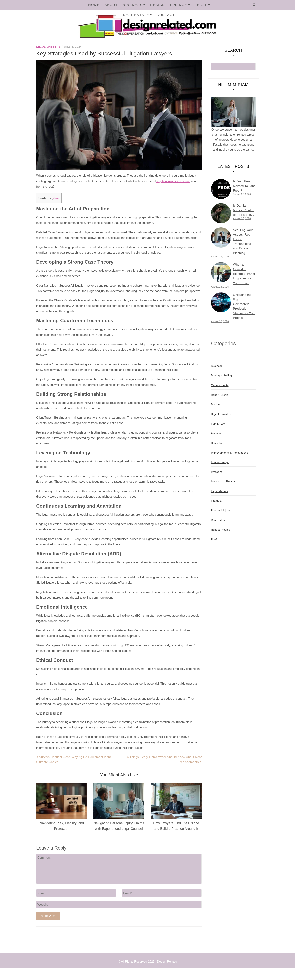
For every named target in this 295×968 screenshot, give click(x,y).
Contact (166, 15)
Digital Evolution (221, 414)
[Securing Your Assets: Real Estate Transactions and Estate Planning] (221, 237)
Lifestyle (216, 500)
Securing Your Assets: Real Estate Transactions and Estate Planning (243, 241)
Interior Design (220, 462)
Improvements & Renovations (229, 452)
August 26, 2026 (220, 256)
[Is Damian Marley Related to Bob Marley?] (221, 213)
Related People (220, 529)
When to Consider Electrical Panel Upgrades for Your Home (244, 274)
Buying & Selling (221, 375)
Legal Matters (48, 46)
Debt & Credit (219, 394)
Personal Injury (220, 510)
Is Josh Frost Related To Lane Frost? (244, 186)
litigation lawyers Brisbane (173, 181)
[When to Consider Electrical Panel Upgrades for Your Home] (221, 272)
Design (157, 5)
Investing (217, 471)
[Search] (254, 5)
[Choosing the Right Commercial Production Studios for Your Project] (221, 302)
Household (217, 443)
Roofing (216, 539)
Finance (178, 5)
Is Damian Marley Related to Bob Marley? (243, 210)
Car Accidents (220, 385)
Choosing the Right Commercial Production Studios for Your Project (244, 306)
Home (94, 5)
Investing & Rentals (223, 481)
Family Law (218, 423)
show (56, 198)
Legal (201, 5)
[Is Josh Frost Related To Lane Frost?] (221, 189)
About (111, 5)
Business (133, 5)
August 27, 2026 (242, 194)
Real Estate (136, 15)
